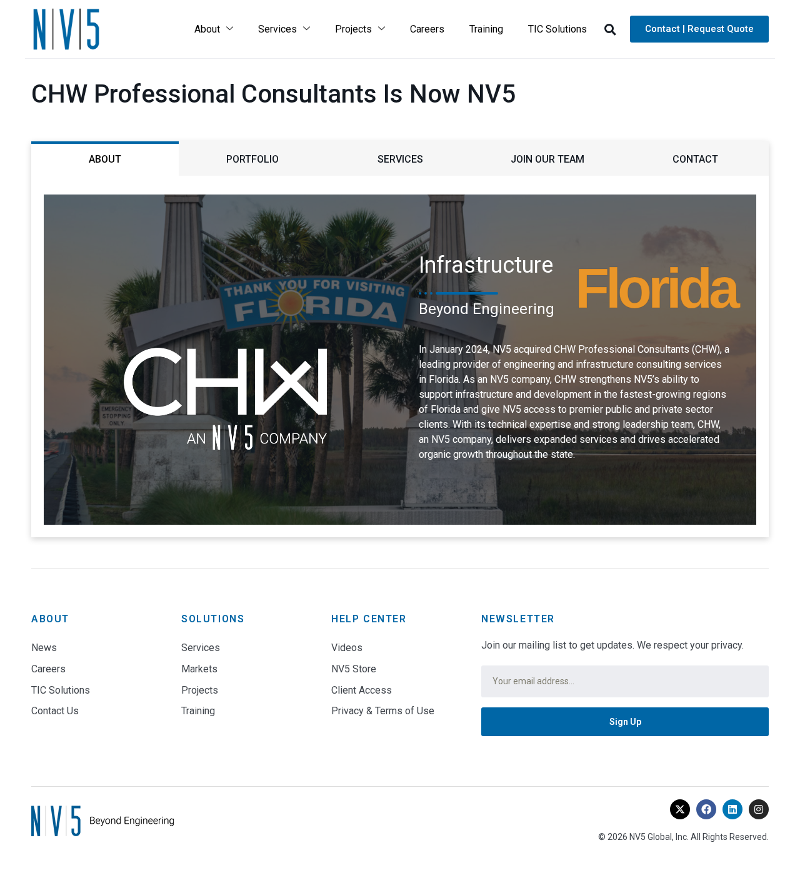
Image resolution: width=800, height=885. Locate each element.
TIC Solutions (557, 29)
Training (486, 29)
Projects (353, 29)
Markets (199, 669)
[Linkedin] (732, 809)
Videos (346, 648)
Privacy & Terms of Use (382, 711)
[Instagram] (759, 809)
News (44, 648)
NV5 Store (353, 669)
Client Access (361, 690)
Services (277, 29)
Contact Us (55, 711)
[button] (610, 29)
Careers (427, 29)
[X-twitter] (680, 809)
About (207, 29)
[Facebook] (706, 809)
